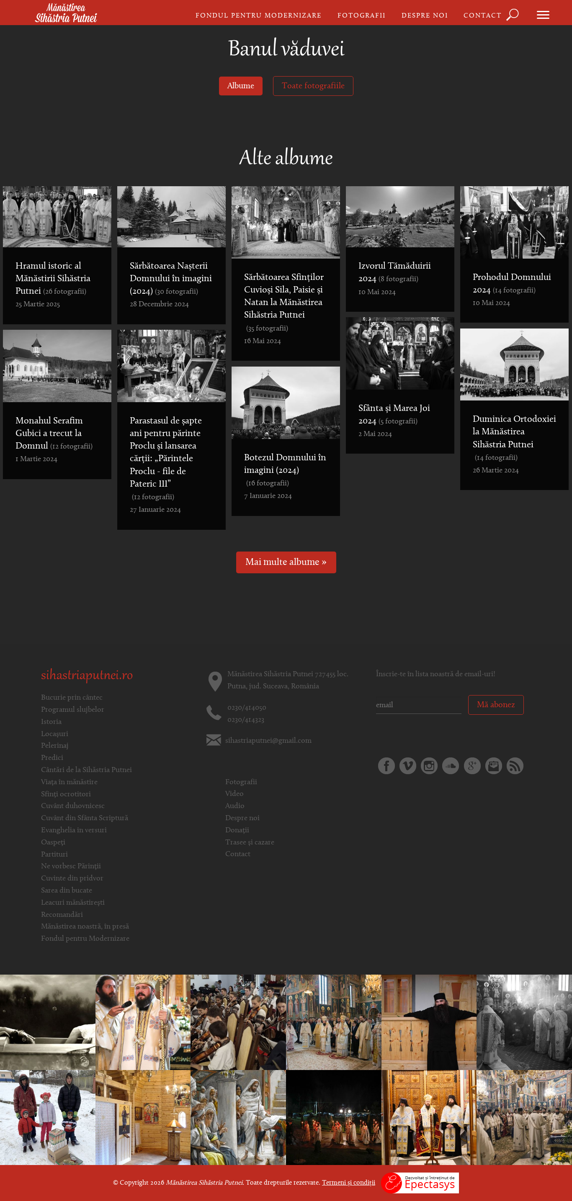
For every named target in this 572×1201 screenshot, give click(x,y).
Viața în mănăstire (69, 782)
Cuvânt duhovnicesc (73, 806)
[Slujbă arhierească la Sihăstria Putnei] (143, 1022)
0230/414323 (245, 720)
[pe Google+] (472, 765)
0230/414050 (246, 708)
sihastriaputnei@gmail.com (268, 741)
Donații (237, 830)
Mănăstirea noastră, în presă (85, 927)
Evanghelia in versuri (74, 830)
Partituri (54, 855)
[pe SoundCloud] (450, 765)
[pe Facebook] (386, 765)
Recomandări (62, 915)
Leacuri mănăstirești (73, 903)
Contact (483, 16)
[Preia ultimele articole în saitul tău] (515, 765)
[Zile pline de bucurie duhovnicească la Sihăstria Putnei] (333, 1022)
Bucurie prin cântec (72, 698)
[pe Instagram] (429, 765)
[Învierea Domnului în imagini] (333, 1117)
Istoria (51, 722)
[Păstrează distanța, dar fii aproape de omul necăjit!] (47, 1117)
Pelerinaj (55, 746)
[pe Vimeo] (407, 765)
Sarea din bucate (66, 891)
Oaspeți (53, 843)
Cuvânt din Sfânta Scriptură (84, 818)
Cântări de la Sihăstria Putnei (86, 770)
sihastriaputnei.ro (87, 676)
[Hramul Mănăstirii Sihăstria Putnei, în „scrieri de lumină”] (524, 1117)
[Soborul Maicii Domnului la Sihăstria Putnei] (524, 1022)
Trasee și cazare (249, 843)
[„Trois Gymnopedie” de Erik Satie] (47, 1022)
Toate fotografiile (313, 86)
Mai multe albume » (286, 562)
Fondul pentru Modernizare (259, 16)
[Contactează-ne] (493, 765)
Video (234, 794)
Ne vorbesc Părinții (71, 866)
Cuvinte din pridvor (72, 879)
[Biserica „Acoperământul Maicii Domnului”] (143, 1117)
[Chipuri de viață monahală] (429, 1022)
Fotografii (362, 16)
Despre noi (425, 16)
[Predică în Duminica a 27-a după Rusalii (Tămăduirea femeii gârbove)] (238, 1117)
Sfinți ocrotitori (66, 794)
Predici (52, 758)
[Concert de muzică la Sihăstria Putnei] (238, 1022)
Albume (240, 86)
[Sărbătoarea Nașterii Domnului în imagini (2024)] (429, 1117)
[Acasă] (66, 13)
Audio (235, 806)
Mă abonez (496, 705)
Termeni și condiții (348, 1183)
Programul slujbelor (72, 710)
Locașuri (54, 734)
